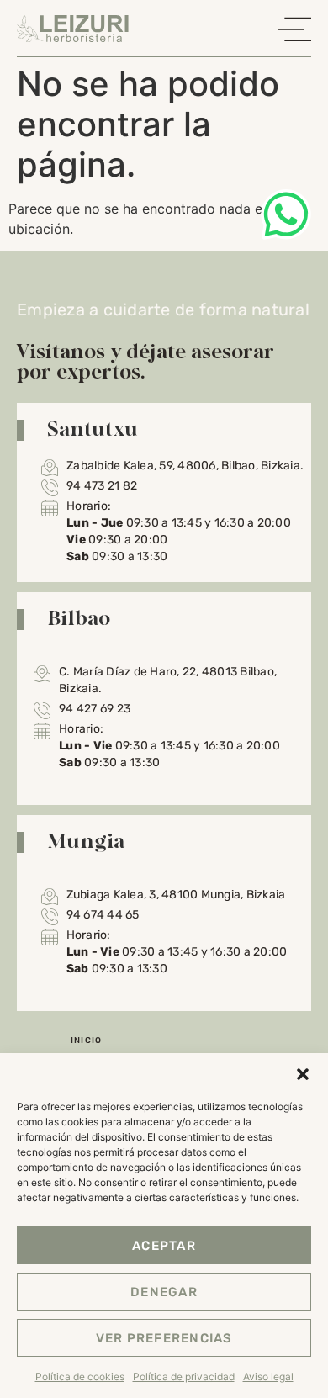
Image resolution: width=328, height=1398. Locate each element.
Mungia (86, 840)
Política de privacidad (184, 1376)
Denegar (164, 1292)
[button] (302, 1074)
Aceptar (164, 1245)
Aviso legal (268, 1376)
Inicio (87, 1040)
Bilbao (79, 617)
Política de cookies (79, 1376)
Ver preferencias (164, 1338)
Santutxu (92, 428)
